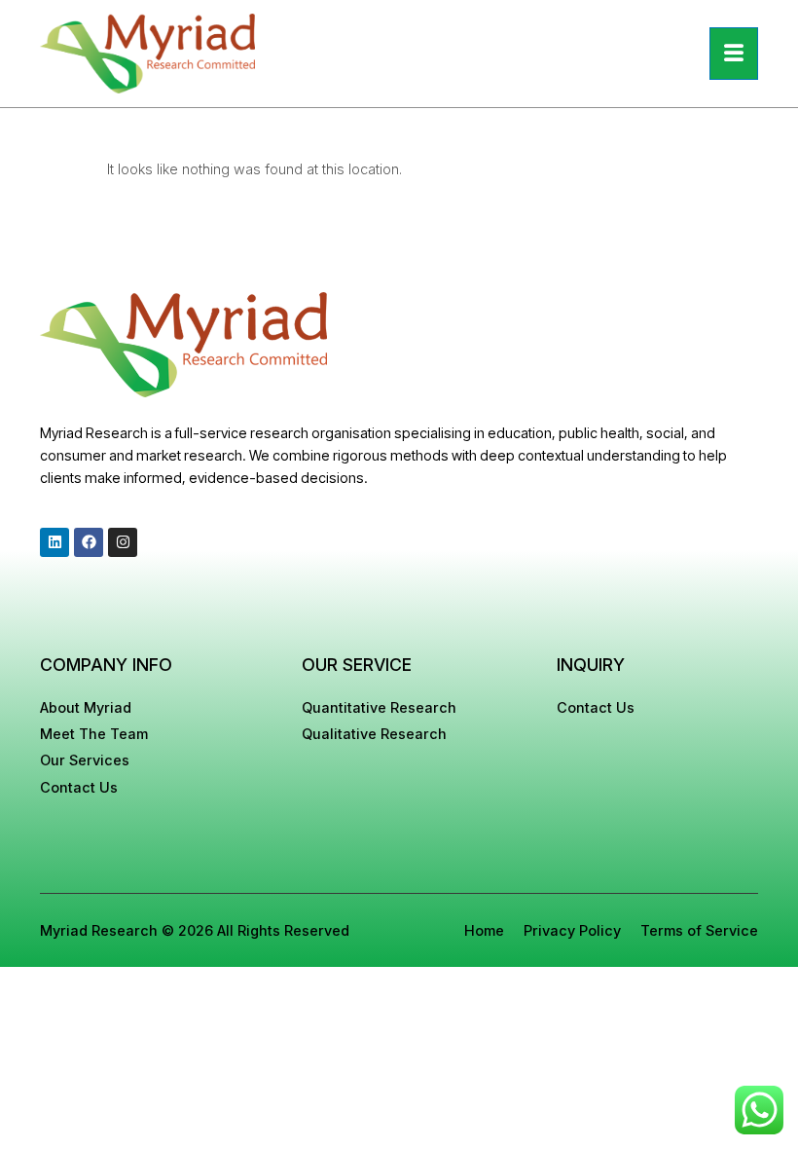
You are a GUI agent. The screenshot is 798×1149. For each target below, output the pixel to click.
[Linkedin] (54, 542)
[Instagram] (122, 542)
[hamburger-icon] (733, 53)
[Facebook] (88, 542)
